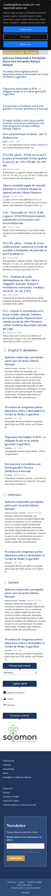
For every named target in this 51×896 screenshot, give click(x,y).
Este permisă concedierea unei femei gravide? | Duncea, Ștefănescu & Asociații (25, 107)
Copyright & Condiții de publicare (17, 777)
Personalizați (25, 36)
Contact (6, 792)
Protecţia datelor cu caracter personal (19, 804)
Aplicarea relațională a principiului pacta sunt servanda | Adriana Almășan (24, 61)
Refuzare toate (25, 44)
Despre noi (7, 788)
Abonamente (8, 769)
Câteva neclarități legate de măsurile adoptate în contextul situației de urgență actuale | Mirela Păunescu (24, 189)
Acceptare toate (25, 29)
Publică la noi (8, 760)
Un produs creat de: (19, 716)
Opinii (5, 141)
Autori (5, 773)
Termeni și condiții (11, 796)
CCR (4, 227)
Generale (6, 196)
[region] (25, 25)
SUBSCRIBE (15, 858)
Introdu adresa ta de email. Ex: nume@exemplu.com (23, 852)
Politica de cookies (11, 800)
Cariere (10, 698)
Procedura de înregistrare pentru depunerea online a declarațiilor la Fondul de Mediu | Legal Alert (25, 74)
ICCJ (4, 169)
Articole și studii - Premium (21, 52)
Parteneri (11, 704)
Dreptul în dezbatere (16, 692)
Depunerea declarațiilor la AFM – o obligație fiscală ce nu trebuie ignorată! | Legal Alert (24, 91)
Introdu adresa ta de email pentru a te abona (24, 838)
